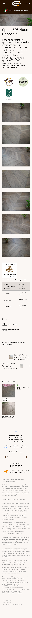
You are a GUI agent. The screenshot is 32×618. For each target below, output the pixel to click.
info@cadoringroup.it (16, 440)
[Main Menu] (4, 3)
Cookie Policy (21, 446)
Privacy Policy (11, 446)
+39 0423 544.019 (17, 442)
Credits (20, 604)
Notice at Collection (16, 452)
